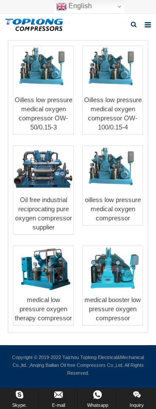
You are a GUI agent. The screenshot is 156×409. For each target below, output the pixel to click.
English (79, 6)
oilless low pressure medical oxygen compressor (113, 209)
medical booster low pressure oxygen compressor (112, 309)
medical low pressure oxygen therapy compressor (43, 309)
